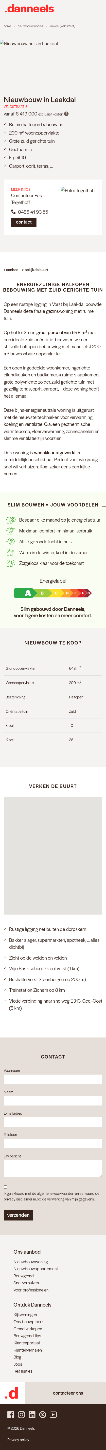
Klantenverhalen (28, 1350)
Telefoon (10, 1134)
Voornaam (12, 1070)
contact (24, 221)
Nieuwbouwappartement (36, 1268)
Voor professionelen (31, 1290)
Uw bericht (12, 1155)
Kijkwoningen (25, 1314)
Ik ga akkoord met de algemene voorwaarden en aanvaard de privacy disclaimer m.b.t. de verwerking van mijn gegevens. (51, 1196)
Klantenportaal (27, 1343)
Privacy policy (18, 1439)
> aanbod (11, 269)
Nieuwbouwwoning (31, 1262)
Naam (8, 1091)
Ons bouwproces (29, 1321)
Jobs (18, 1364)
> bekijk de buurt (35, 269)
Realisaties (23, 1371)
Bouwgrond (24, 1276)
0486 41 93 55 (32, 211)
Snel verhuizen (26, 1283)
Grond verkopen (28, 1329)
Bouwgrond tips (27, 1335)
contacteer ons (68, 1392)
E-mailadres (13, 1113)
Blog (17, 1357)
